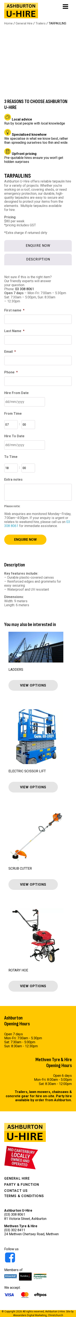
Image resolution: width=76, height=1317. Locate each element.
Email (10, 352)
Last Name (14, 331)
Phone (11, 372)
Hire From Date (16, 393)
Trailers (40, 23)
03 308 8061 (24, 289)
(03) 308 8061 (14, 1214)
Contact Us (16, 1191)
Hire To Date (14, 436)
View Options (33, 685)
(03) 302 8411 (14, 1230)
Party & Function (21, 1185)
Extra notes (13, 479)
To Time (11, 457)
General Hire (24, 23)
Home (8, 23)
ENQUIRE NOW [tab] (38, 246)
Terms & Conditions (24, 1196)
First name (14, 310)
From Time (13, 414)
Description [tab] (38, 259)
